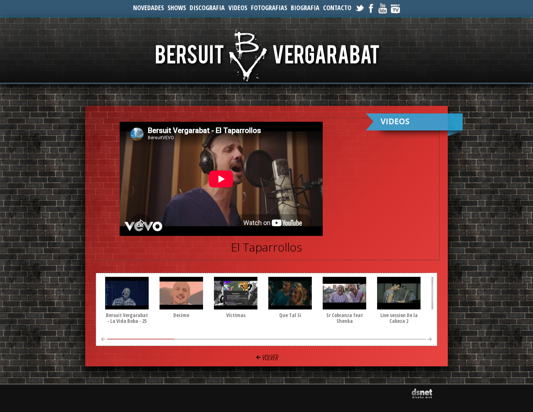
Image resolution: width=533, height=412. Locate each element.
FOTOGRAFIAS (269, 7)
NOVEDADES (148, 7)
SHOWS (177, 7)
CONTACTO (337, 7)
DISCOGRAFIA (207, 7)
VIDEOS (237, 7)
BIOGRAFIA (305, 7)
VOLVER (270, 357)
